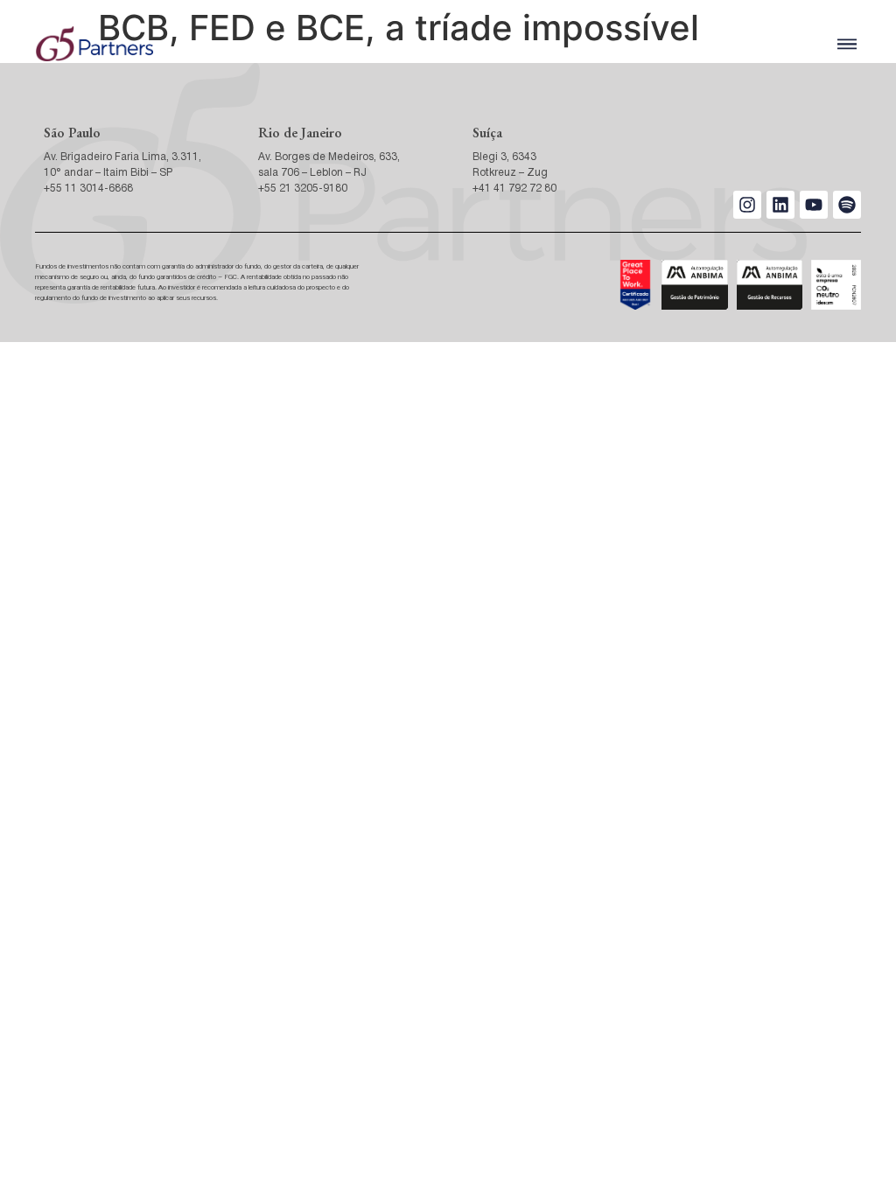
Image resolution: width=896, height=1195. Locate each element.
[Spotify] (847, 205)
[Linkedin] (780, 205)
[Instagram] (747, 205)
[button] (846, 44)
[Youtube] (814, 205)
